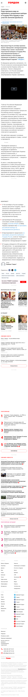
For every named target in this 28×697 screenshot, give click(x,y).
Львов (2, 597)
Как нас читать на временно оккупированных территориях (5, 643)
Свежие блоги (6, 336)
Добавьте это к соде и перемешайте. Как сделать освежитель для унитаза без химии (15, 539)
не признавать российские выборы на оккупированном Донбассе (14, 227)
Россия (7, 273)
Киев (2, 594)
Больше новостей (14, 518)
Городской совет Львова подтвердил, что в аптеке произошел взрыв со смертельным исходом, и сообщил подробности (12, 503)
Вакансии (3, 631)
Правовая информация (6, 638)
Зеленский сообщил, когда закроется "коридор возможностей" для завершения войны (13, 486)
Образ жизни (4, 579)
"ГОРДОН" (20, 59)
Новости (3, 560)
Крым (3, 273)
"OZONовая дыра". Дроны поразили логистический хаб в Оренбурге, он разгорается (16, 497)
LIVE (15, 574)
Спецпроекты (17, 588)
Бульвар (4, 313)
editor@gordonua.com (8, 653)
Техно (2, 577)
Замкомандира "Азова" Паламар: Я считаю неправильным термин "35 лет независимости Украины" (15, 438)
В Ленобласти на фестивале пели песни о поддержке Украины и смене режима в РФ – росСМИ (12, 469)
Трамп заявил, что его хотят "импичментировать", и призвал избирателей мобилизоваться (14, 509)
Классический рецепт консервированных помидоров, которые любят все (14, 526)
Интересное (4, 586)
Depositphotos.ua (21, 669)
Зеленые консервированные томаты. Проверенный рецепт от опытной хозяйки (7, 326)
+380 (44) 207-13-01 (8, 649)
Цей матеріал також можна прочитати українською (12, 22)
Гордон (2, 6)
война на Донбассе (20, 275)
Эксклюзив (16, 577)
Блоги (15, 570)
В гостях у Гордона (18, 568)
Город (2, 592)
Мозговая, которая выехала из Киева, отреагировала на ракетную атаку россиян (15, 545)
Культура (3, 574)
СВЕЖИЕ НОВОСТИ (7, 457)
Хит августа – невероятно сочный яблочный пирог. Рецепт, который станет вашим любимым (15, 533)
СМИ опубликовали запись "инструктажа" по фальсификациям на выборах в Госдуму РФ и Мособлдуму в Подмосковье (8, 304)
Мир (9, 309)
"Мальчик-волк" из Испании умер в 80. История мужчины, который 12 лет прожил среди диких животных (15, 423)
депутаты (18, 273)
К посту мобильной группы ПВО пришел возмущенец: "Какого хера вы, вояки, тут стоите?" (14, 349)
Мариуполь (3, 608)
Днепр (2, 606)
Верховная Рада (5, 277)
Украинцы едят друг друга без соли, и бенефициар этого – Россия (13, 343)
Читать (23, 281)
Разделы (16, 560)
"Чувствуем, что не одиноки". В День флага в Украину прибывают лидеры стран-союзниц (16, 475)
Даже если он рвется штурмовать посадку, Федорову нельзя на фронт (12, 355)
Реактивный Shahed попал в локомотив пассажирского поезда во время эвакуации (12, 491)
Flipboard (18, 616)
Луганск (3, 610)
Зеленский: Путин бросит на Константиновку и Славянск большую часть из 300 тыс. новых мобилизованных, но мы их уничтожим (13, 463)
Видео (15, 581)
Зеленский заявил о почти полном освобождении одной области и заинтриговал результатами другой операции (13, 481)
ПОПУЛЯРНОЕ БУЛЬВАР (8, 522)
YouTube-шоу (17, 586)
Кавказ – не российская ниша (10, 338)
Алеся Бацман (19, 611)
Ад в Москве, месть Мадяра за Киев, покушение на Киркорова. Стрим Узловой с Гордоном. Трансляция (15, 445)
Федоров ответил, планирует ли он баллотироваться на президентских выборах (13, 431)
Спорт (2, 572)
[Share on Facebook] (9, 270)
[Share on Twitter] (12, 270)
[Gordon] (13, 3)
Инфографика (4, 583)
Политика (8, 6)
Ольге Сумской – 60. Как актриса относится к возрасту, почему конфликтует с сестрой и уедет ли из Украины (15, 552)
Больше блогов (13, 365)
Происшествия (4, 581)
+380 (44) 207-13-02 (8, 651)
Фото (15, 579)
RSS (17, 618)
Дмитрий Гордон (20, 594)
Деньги (2, 568)
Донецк (3, 601)
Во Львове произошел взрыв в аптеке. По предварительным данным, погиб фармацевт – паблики (13, 514)
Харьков (3, 603)
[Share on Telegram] (15, 270)
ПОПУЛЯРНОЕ (5, 411)
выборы (12, 273)
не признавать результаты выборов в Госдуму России (13, 235)
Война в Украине (5, 563)
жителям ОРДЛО (13, 223)
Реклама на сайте (5, 635)
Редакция (3, 633)
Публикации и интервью (19, 565)
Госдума (23, 273)
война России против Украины (8, 275)
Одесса (2, 599)
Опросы (16, 583)
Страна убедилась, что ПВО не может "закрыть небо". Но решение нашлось (15, 416)
